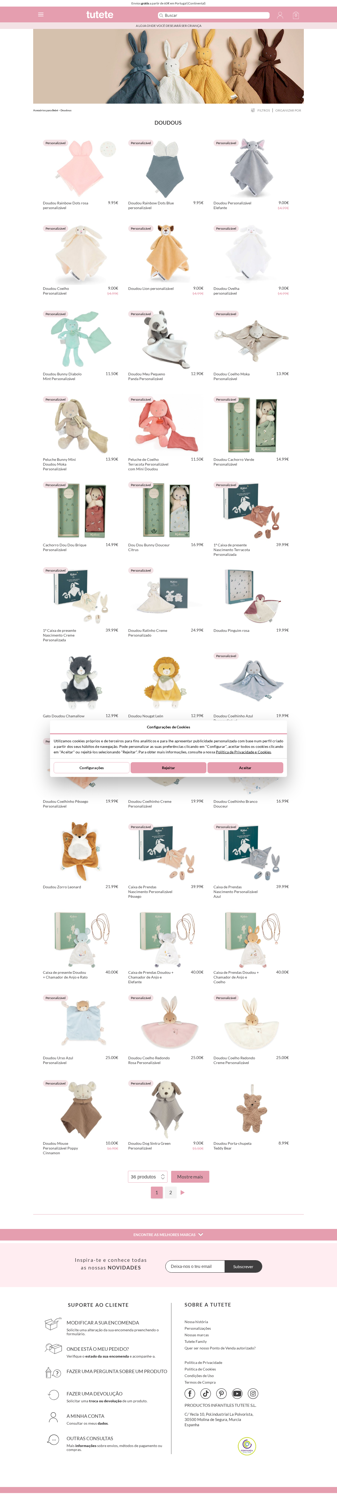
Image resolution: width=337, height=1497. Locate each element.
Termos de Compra (200, 1382)
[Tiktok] (205, 1393)
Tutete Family (196, 1341)
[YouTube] (237, 1393)
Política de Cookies (200, 1369)
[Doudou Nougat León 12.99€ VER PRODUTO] (166, 680)
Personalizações (198, 1328)
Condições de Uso (199, 1376)
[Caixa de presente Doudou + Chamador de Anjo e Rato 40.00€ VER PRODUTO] (81, 936)
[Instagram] (253, 1393)
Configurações (92, 767)
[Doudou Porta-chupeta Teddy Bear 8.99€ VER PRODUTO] (252, 1107)
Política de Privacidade (203, 1362)
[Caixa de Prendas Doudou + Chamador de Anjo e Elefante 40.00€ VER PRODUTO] (166, 936)
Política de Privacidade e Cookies (243, 751)
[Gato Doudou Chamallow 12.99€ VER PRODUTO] (81, 680)
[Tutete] (114, 15)
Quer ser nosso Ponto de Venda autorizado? (220, 1348)
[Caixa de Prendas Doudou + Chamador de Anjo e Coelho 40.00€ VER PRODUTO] (252, 936)
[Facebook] (190, 1393)
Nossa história (196, 1322)
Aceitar (245, 767)
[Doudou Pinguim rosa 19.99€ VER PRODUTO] (252, 594)
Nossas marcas (197, 1335)
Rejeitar (168, 767)
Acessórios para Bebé (45, 110)
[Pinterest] (221, 1393)
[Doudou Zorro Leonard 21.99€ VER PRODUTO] (81, 851)
